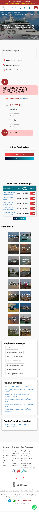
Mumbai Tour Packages (25, 295)
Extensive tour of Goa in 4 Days (9, 208)
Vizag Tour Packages (25, 260)
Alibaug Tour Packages (25, 248)
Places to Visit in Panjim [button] (14, 352)
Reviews (21, 495)
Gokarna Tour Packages (13, 260)
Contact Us (12, 495)
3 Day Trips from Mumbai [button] (15, 374)
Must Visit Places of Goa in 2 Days (9, 193)
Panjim (23, 98)
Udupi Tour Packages (25, 319)
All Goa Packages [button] (19, 218)
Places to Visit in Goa (14, 369)
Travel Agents (17, 497)
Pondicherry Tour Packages (13, 237)
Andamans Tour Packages (25, 237)
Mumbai (10, 12)
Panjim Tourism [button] (12, 348)
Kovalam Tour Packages (13, 248)
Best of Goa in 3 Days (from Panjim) (17, 386)
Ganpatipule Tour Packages (13, 283)
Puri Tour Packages (25, 283)
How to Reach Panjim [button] (14, 361)
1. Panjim (13, 109)
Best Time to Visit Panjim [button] (15, 356)
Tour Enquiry (16, 8)
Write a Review (19, 159)
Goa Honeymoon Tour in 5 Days (9, 213)
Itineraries (3, 12)
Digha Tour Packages (13, 307)
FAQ (2, 497)
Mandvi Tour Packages (13, 319)
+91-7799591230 (24, 500)
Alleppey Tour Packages (13, 272)
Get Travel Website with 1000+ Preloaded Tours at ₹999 (19, 3)
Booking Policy (31, 495)
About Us (4, 495)
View (33, 193)
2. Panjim (13, 120)
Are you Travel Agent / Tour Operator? (19, 1)
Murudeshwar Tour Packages (26, 272)
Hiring (8, 497)
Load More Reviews (20, 155)
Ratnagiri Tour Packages (13, 330)
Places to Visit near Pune (15, 365)
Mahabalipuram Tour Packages (25, 330)
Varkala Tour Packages (13, 295)
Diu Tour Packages (25, 307)
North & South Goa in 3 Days (8, 203)
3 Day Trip (17, 12)
